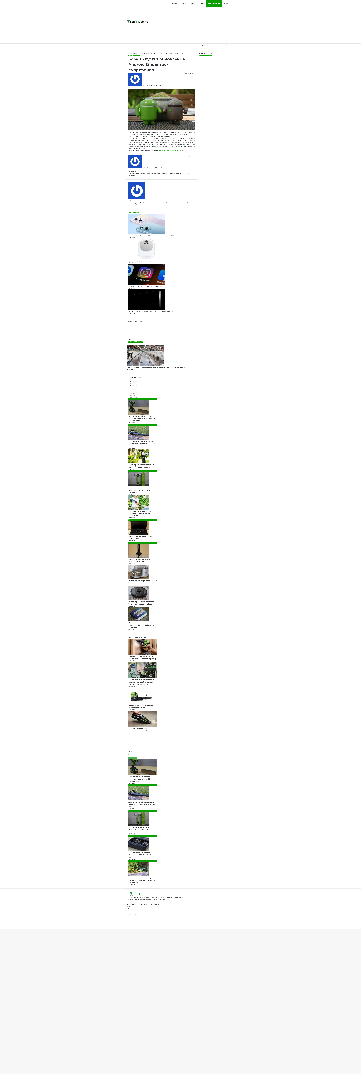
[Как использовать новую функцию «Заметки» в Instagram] (146, 284)
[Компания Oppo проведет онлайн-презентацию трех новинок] (146, 259)
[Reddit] (130, 87)
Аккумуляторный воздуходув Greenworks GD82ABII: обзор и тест (141, 444)
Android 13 (136, 154)
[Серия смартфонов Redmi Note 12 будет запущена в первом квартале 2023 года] (146, 234)
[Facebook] (128, 87)
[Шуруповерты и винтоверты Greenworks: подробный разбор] (142, 654)
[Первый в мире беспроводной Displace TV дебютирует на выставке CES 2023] (146, 309)
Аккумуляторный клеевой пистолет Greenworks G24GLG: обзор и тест (141, 418)
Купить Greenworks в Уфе (157, 915)
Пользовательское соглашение (225, 45)
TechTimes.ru (154, 920)
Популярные (132, 395)
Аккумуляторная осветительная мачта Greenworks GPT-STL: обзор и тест (142, 490)
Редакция (204, 45)
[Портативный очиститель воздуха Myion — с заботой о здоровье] (138, 621)
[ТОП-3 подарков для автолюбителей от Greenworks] (142, 726)
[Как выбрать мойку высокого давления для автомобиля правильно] (138, 509)
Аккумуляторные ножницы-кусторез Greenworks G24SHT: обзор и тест (141, 896)
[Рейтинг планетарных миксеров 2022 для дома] (138, 578)
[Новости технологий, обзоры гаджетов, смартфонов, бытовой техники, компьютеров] (137, 22)
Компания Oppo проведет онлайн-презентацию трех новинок (147, 261)
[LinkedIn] (129, 87)
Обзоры (193, 3)
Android (130, 154)
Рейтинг (201, 3)
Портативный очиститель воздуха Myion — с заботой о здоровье (141, 625)
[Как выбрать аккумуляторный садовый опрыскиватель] (138, 462)
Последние (131, 393)
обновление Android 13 (150, 154)
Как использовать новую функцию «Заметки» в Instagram (145, 286)
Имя (130, 339)
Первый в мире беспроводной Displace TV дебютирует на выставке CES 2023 (152, 311)
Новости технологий (214, 3)
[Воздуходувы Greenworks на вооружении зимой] (142, 703)
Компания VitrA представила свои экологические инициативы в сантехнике (160, 368)
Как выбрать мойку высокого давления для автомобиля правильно (141, 513)
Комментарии (132, 397)
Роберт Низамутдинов (148, 85)
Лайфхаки (184, 3)
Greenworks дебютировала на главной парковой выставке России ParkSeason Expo (141, 682)
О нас (197, 45)
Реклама (211, 45)
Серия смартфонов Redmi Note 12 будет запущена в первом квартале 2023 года (152, 236)
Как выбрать (173, 3)
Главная (191, 45)
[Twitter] (0, 941)
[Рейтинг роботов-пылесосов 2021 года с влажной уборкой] (138, 599)
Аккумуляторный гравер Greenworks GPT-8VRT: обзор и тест (142, 871)
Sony (141, 154)
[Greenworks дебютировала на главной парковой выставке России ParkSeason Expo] (142, 677)
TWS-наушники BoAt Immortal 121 (168, 150)
